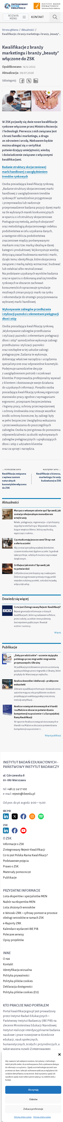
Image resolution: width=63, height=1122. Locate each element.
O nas (6, 958)
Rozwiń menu (13, 17)
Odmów (33, 1099)
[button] (59, 1054)
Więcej (57, 632)
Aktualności (27, 29)
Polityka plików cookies (22, 1117)
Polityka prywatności (16, 975)
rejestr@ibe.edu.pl (23, 793)
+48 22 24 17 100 (17, 789)
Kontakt (37, 17)
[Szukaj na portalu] (54, 17)
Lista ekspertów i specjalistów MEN (25, 896)
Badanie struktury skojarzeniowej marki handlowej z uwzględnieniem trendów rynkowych (24, 172)
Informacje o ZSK (13, 844)
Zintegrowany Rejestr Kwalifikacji (24, 849)
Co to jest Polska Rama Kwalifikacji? (25, 855)
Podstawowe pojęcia (16, 860)
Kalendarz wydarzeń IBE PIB (20, 929)
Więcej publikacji (53, 735)
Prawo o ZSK (11, 866)
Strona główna (10, 29)
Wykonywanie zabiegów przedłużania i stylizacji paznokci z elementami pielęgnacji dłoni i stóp (30, 314)
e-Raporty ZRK (12, 923)
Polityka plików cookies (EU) (21, 992)
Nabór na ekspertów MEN (19, 901)
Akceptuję (33, 1089)
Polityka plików (18, 981)
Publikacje (10, 877)
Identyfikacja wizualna (17, 970)
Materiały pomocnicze (17, 872)
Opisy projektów (13, 940)
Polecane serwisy (13, 934)
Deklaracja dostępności (18, 986)
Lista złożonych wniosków (19, 907)
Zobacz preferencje (33, 1109)
